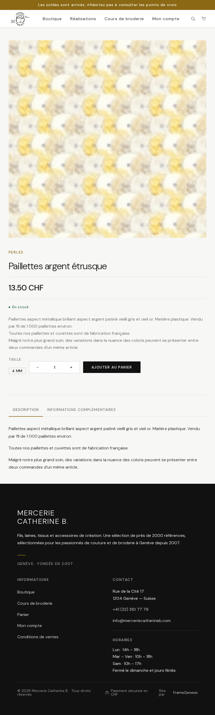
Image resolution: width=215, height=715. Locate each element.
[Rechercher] (193, 18)
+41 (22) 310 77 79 (130, 609)
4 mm (17, 370)
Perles (16, 252)
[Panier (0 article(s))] (203, 18)
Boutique (52, 18)
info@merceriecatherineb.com (142, 620)
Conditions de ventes (37, 637)
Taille (15, 359)
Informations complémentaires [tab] (81, 409)
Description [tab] (26, 409)
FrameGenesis (185, 692)
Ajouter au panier (112, 367)
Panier (23, 614)
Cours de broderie (124, 18)
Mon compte (166, 18)
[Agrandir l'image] (107, 139)
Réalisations (83, 18)
